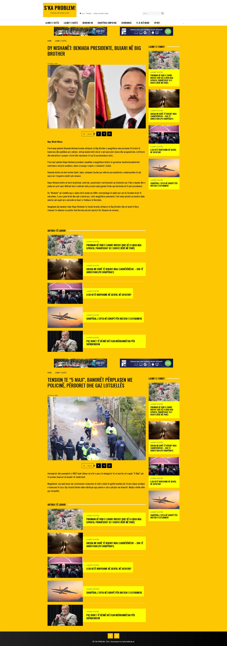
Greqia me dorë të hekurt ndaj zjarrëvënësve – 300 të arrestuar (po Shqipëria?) (114, 270)
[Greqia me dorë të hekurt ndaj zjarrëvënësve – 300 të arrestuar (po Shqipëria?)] (65, 269)
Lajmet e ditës (60, 41)
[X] (104, 134)
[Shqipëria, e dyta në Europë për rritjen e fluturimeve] (65, 317)
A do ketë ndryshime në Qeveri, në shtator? (108, 294)
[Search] (162, 13)
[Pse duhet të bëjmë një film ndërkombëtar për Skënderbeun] (65, 341)
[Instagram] (116, 635)
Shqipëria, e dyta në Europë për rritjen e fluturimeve (114, 318)
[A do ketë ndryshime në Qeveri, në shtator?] (65, 293)
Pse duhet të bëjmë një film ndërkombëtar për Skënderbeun (110, 342)
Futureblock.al (128, 641)
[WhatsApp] (109, 134)
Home (50, 41)
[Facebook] (98, 134)
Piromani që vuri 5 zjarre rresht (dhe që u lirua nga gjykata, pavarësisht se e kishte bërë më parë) (113, 246)
